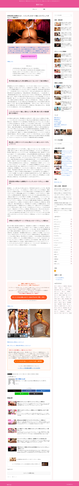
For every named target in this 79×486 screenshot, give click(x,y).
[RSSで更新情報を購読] (18, 384)
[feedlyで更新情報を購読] (16, 384)
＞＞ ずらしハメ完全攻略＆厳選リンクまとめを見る (29, 368)
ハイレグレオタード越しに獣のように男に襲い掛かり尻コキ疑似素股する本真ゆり (29, 70)
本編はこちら (10, 61)
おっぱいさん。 (59, 279)
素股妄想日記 (57, 119)
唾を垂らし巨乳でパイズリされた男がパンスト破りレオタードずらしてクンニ (28, 71)
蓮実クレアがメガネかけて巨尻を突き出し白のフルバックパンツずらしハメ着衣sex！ (66, 163)
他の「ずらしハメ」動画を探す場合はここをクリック (19, 345)
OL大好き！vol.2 (57, 121)
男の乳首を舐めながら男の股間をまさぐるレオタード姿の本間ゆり (26, 68)
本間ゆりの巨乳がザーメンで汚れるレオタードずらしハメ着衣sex (26, 75)
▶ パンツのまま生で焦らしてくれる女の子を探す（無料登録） (29, 361)
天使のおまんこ (57, 126)
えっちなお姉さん (60, 277)
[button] (36, 393)
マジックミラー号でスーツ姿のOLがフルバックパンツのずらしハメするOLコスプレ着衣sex (66, 168)
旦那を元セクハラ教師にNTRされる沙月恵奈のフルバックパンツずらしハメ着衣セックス (63, 210)
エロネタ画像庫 (57, 123)
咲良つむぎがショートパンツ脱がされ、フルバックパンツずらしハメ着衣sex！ (66, 153)
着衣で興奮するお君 (20, 379)
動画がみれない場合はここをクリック (15, 342)
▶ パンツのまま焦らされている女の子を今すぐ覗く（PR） (29, 297)
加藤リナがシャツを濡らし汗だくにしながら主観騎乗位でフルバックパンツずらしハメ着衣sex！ (66, 158)
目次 (27, 66)
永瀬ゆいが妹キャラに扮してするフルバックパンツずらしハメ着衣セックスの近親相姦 (63, 199)
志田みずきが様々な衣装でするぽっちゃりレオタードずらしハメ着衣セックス (63, 189)
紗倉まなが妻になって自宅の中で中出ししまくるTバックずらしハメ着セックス (63, 194)
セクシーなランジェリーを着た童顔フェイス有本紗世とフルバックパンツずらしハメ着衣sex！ (66, 173)
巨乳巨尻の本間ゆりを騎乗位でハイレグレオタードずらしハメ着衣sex (27, 73)
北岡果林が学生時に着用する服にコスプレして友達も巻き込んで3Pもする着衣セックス (63, 204)
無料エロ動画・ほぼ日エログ (60, 124)
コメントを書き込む (28, 473)
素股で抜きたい (57, 117)
